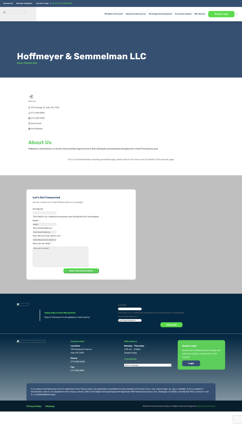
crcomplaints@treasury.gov (44, 394)
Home (20, 63)
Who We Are (199, 14)
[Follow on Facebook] (217, 3)
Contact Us (8, 3)
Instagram (38, 209)
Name (36, 220)
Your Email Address (43, 228)
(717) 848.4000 (78, 361)
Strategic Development (160, 14)
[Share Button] (31, 96)
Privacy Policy (34, 406)
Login (191, 363)
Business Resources (136, 14)
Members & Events (114, 14)
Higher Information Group (206, 406)
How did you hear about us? (47, 236)
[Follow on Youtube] (237, 3)
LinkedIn (122, 305)
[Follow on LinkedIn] (232, 3)
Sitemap (49, 406)
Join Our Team (42, 3)
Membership (30, 63)
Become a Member (24, 3)
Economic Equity (183, 14)
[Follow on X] (222, 3)
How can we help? (43, 243)
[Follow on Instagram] (227, 3)
